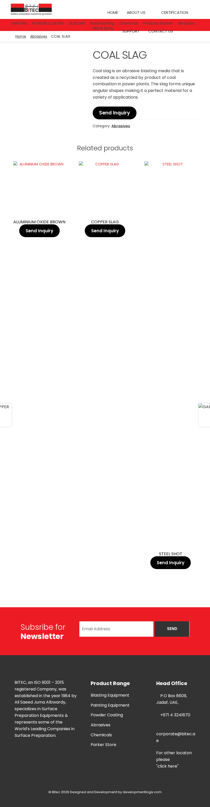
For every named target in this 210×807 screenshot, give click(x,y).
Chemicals (101, 735)
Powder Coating (107, 715)
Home (113, 12)
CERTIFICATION (174, 12)
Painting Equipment (110, 705)
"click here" (167, 766)
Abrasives (38, 36)
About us (136, 12)
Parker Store (103, 745)
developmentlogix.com (142, 792)
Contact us (160, 31)
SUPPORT (131, 31)
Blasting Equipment (110, 695)
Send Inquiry (114, 112)
